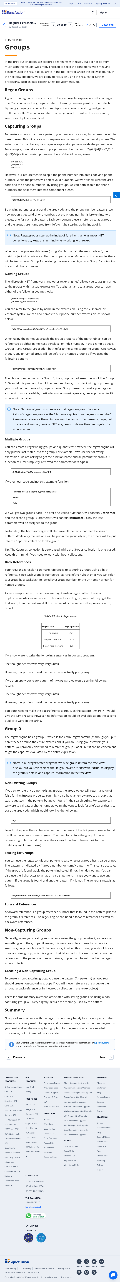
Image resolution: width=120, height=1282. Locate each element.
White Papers (49, 1124)
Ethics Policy (33, 1272)
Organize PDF (31, 1123)
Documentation (103, 1127)
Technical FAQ (50, 1133)
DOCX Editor (30, 1132)
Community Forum (52, 1083)
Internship (101, 1106)
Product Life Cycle (51, 1106)
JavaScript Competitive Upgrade (78, 1092)
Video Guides (102, 1141)
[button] (53, 24)
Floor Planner (31, 1128)
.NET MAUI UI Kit (71, 1146)
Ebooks (47, 1119)
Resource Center (51, 1157)
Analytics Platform (12, 1152)
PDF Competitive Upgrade (75, 1120)
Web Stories (49, 1147)
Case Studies (49, 1129)
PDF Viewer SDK (11, 1129)
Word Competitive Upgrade (76, 1125)
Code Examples (50, 1138)
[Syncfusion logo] (13, 11)
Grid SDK (8, 1091)
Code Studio (10, 1148)
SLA (45, 1102)
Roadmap (101, 1160)
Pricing (28, 1091)
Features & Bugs (51, 1097)
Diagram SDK (10, 1115)
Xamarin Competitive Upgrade (77, 1106)
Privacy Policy (10, 1268)
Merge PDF (30, 1109)
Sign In (104, 12)
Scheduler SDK (11, 1101)
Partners (101, 1111)
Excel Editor (30, 1137)
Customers (102, 1087)
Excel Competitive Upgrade (76, 1130)
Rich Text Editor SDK (13, 1110)
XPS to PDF (30, 1118)
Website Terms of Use (44, 1268)
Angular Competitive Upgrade (77, 1087)
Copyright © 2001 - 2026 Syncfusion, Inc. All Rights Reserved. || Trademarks (38, 1277)
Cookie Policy (25, 1268)
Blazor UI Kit (69, 1155)
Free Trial (29, 1087)
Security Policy (63, 1268)
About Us (101, 1083)
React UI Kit (69, 1151)
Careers (100, 1102)
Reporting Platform (13, 1157)
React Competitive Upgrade (76, 1097)
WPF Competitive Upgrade (75, 1116)
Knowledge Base (51, 1087)
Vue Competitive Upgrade (75, 1102)
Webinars (48, 1152)
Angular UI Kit (70, 1160)
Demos (100, 1123)
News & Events (103, 1097)
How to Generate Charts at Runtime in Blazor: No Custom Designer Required (41, 3)
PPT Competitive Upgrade (75, 1134)
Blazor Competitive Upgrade (76, 1083)
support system (101, 1042)
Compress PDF (31, 1114)
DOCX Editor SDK (12, 1134)
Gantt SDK (9, 1105)
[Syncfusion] (17, 1261)
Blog (99, 1092)
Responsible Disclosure (15, 1272)
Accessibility (49, 1143)
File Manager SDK (12, 1119)
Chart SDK (9, 1096)
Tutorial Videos (103, 1137)
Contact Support (51, 1092)
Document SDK (11, 1124)
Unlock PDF (30, 1104)
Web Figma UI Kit (71, 1165)
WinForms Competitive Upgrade (78, 1111)
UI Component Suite (13, 1087)
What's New (102, 1155)
